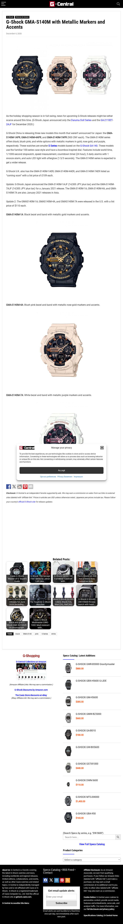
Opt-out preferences (48, 477)
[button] (102, 447)
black (17, 634)
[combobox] (92, 860)
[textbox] (92, 860)
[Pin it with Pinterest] (25, 486)
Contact (47, 872)
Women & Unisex (22, 17)
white (53, 634)
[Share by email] (30, 486)
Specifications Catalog (93, 915)
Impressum (78, 477)
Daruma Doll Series (81, 120)
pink (36, 634)
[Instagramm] (56, 880)
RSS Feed (68, 869)
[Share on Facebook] (8, 486)
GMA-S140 (27, 634)
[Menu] (3, 4)
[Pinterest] (62, 880)
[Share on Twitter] (14, 486)
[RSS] (67, 880)
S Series (45, 634)
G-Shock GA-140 (89, 145)
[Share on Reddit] (19, 486)
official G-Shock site (26, 502)
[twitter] (51, 880)
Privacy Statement (64, 477)
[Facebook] (45, 880)
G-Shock (10, 17)
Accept (61, 470)
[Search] (118, 4)
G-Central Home (111, 915)
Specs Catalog (51, 869)
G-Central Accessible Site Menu (15, 903)
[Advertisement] (61, 529)
